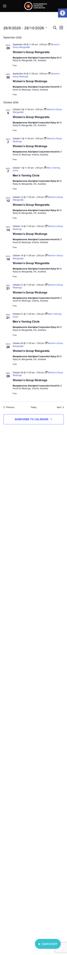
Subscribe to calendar (31, 419)
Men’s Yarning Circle (26, 175)
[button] (62, 13)
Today (33, 407)
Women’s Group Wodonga (30, 81)
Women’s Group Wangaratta (31, 52)
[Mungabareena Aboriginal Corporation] (35, 6)
